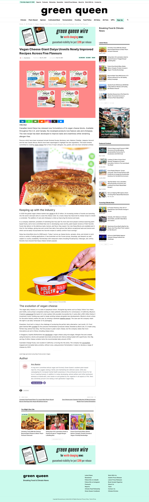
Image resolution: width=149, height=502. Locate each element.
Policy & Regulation (51, 414)
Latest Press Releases (115, 480)
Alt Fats (105, 20)
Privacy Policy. (85, 499)
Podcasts (45, 2)
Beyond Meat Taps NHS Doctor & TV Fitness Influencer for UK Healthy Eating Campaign (118, 77)
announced (29, 314)
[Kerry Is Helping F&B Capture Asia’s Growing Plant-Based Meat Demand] (102, 194)
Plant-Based (33, 20)
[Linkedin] (23, 121)
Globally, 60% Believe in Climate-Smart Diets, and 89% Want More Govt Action (117, 218)
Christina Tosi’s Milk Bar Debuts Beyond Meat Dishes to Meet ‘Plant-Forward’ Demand (118, 49)
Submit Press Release (70, 2)
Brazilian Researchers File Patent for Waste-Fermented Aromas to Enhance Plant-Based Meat (118, 95)
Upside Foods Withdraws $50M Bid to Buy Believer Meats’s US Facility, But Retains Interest (118, 86)
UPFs (113, 20)
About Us (81, 2)
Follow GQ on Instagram (92, 482)
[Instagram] (48, 121)
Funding (78, 20)
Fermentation (67, 20)
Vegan (93, 57)
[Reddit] (42, 121)
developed (48, 334)
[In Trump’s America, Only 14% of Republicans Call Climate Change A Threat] (102, 209)
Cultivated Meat (54, 20)
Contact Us (98, 2)
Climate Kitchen (113, 491)
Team (110, 486)
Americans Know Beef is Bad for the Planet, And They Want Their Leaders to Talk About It (118, 228)
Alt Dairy (97, 20)
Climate (23, 20)
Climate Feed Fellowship (92, 489)
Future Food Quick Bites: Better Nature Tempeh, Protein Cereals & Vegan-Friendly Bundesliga (117, 68)
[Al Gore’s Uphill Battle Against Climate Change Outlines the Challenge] (102, 237)
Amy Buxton (35, 364)
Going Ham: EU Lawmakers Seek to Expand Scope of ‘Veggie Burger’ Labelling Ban (118, 58)
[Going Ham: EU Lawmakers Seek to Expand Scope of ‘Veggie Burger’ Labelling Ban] (57, 422)
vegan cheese (38, 145)
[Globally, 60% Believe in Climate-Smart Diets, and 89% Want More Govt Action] (102, 219)
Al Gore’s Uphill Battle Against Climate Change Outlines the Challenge (116, 237)
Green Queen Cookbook (92, 491)
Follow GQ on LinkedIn (92, 480)
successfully (86, 343)
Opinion (43, 20)
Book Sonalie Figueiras (115, 482)
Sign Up (120, 20)
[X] (54, 121)
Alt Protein (82, 57)
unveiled (34, 326)
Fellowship (52, 2)
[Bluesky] (61, 121)
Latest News (89, 475)
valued (51, 213)
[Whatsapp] (29, 121)
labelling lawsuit (65, 318)
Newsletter (60, 2)
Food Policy (87, 20)
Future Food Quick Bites (77, 414)
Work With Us (89, 2)
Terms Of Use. (92, 499)
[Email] (35, 121)
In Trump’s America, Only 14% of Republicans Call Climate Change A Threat (118, 209)
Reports (38, 2)
